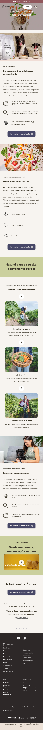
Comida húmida (8, 671)
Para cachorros (8, 654)
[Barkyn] (6, 6)
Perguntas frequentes (6, 686)
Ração (5, 651)
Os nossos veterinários (27, 656)
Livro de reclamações (7, 693)
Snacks (5, 668)
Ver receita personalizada (20, 134)
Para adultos (7, 657)
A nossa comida (28, 653)
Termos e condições (9, 707)
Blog (24, 663)
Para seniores (7, 660)
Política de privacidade (29, 707)
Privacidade (7, 690)
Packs (5, 662)
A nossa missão (28, 660)
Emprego (6, 682)
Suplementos (7, 665)
